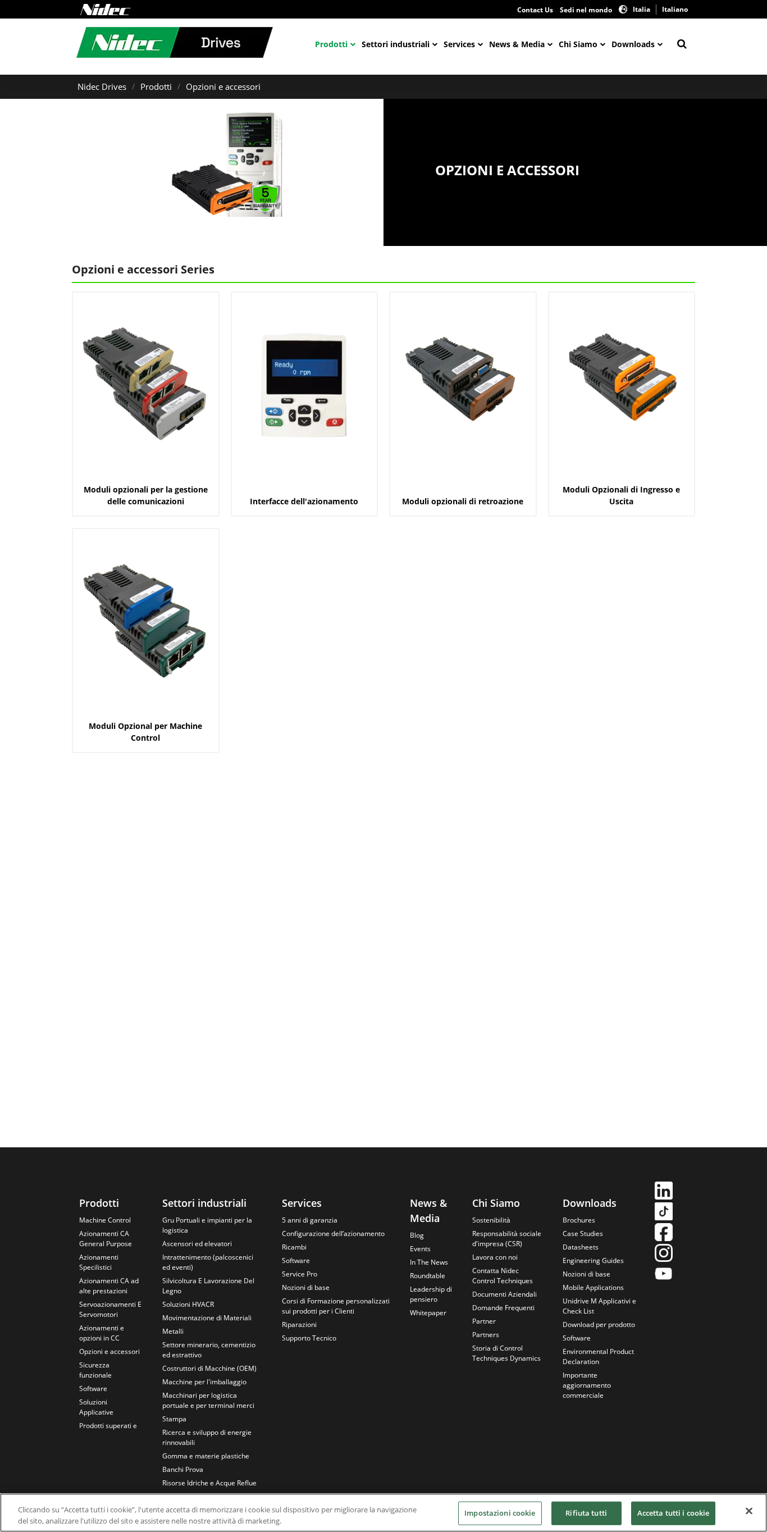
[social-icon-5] (664, 1275)
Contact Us (535, 10)
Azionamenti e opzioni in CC (101, 1333)
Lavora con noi (495, 1257)
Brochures (579, 1220)
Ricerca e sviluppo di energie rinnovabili (207, 1437)
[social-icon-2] (664, 1212)
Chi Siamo (578, 44)
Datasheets (581, 1247)
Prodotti (331, 44)
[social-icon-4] (664, 1254)
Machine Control (105, 1220)
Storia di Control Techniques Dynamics (506, 1353)
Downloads (633, 44)
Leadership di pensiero (431, 1294)
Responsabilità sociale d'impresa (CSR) (506, 1238)
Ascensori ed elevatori (197, 1243)
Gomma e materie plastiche (205, 1456)
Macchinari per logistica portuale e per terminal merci (208, 1400)
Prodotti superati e (108, 1425)
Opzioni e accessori (223, 86)
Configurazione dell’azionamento (333, 1233)
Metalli (173, 1331)
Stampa (174, 1419)
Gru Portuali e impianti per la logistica (207, 1225)
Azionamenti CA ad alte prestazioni (109, 1286)
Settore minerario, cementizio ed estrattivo (208, 1350)
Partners (485, 1334)
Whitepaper (428, 1312)
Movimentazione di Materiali (207, 1318)
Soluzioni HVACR (188, 1304)
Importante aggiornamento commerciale (587, 1385)
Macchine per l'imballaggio (204, 1382)
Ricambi (294, 1247)
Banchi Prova (182, 1469)
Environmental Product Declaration (598, 1356)
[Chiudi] (749, 1511)
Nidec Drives (101, 86)
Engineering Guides (593, 1260)
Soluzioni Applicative (96, 1407)
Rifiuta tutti (586, 1513)
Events (420, 1248)
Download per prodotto (599, 1324)
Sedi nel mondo (586, 10)
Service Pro (299, 1274)
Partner (484, 1321)
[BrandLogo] (174, 43)
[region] (383, 1512)
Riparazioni (299, 1324)
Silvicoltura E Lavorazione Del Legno (208, 1286)
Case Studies (583, 1233)
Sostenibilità (491, 1220)
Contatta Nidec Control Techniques (502, 1275)
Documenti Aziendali (504, 1294)
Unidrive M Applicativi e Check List (599, 1306)
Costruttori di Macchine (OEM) (209, 1368)
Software (93, 1388)
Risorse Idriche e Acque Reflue (209, 1483)
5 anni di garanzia (309, 1220)
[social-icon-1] (664, 1192)
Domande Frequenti (503, 1307)
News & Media (517, 44)
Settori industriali (396, 44)
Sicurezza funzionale (95, 1370)
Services (459, 44)
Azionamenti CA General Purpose (105, 1238)
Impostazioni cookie (499, 1513)
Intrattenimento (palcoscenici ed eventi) (207, 1262)
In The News (429, 1262)
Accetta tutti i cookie (673, 1513)
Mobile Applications (593, 1287)
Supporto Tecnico (309, 1338)
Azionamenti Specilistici (98, 1262)
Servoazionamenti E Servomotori (110, 1309)
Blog (417, 1235)
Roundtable (427, 1275)
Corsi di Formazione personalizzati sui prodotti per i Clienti (336, 1306)
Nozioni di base (306, 1287)
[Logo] (105, 9)
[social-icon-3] (664, 1233)
